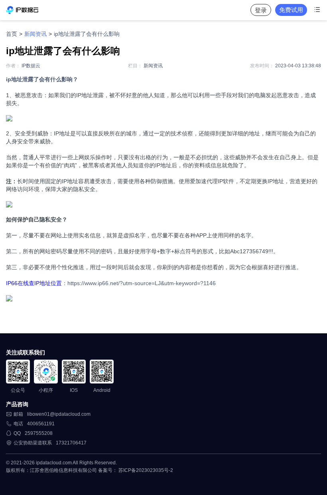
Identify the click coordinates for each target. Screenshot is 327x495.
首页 (11, 34)
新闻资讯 (35, 34)
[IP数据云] (22, 10)
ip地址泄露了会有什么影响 (87, 34)
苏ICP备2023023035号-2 (145, 470)
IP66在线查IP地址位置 (34, 283)
